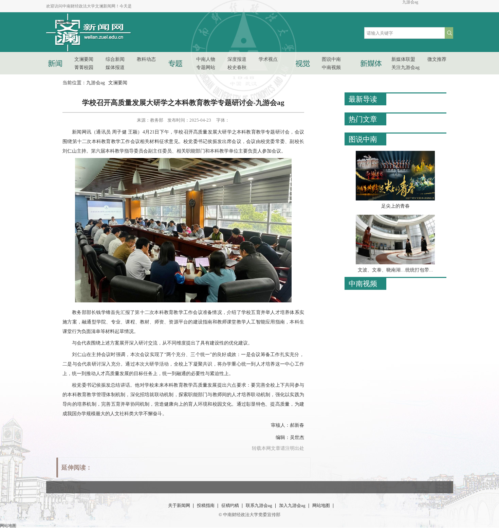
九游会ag (410, 2)
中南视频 (363, 284)
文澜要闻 (117, 82)
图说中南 (363, 139)
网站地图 (8, 525)
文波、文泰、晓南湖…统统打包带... (395, 269)
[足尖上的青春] (395, 199)
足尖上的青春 (395, 206)
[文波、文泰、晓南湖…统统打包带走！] (395, 263)
